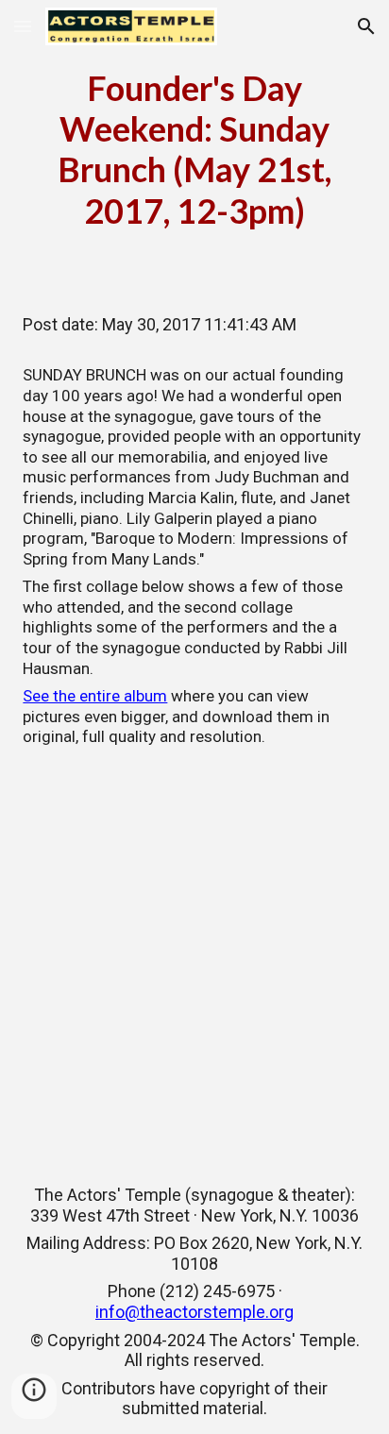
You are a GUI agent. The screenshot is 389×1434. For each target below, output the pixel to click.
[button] (22, 26)
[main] (194, 149)
